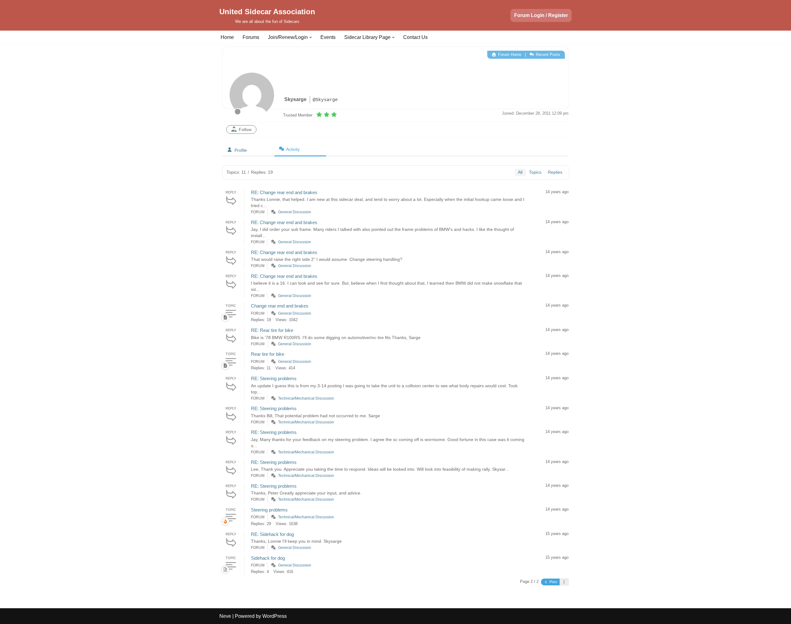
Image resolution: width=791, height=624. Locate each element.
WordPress (274, 616)
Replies (555, 172)
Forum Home (509, 54)
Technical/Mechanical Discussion (306, 398)
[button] (310, 37)
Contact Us (415, 37)
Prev (552, 582)
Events (328, 37)
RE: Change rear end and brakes (284, 192)
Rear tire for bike (267, 354)
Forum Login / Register (541, 15)
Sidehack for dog (268, 558)
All (520, 172)
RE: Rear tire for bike (272, 330)
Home (227, 37)
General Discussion (294, 212)
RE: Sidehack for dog (272, 534)
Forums (251, 37)
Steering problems (269, 509)
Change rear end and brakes (279, 305)
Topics (535, 172)
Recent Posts (547, 54)
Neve (225, 616)
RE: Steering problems (274, 378)
